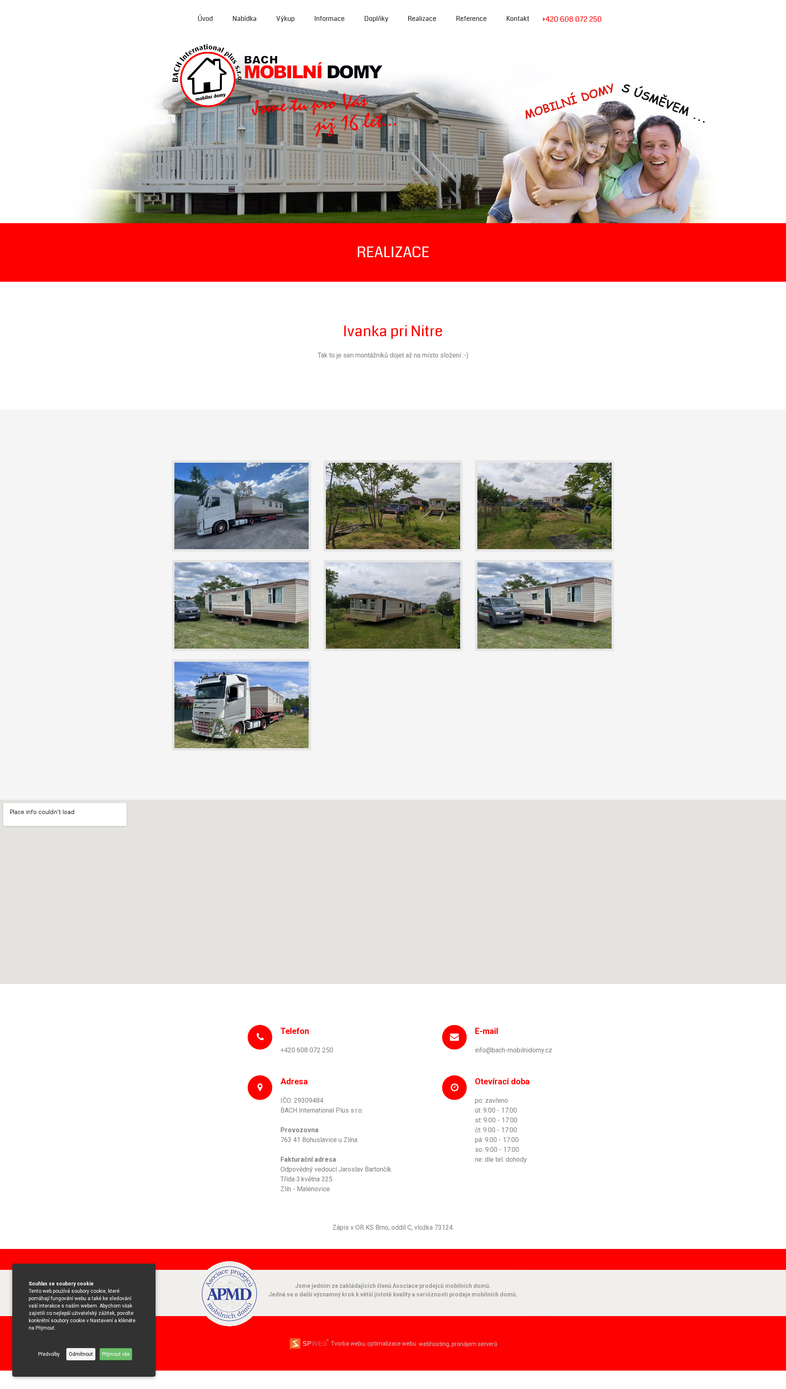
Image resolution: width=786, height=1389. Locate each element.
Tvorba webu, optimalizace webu (373, 1343)
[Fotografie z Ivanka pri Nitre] (241, 505)
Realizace (422, 18)
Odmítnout (81, 1354)
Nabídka (245, 18)
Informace (329, 18)
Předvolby (49, 1354)
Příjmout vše (116, 1354)
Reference (471, 18)
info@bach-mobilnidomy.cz (513, 1050)
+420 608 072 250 (572, 19)
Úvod (205, 18)
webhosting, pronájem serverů (458, 1343)
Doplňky (376, 18)
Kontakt (517, 18)
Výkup (285, 18)
